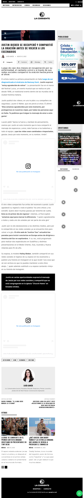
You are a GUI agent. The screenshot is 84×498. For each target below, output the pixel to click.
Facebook (75, 169)
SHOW (14, 360)
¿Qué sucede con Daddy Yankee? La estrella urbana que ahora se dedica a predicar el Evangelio (41, 441)
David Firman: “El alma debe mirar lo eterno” (12, 402)
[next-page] (6, 467)
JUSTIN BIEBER (6, 360)
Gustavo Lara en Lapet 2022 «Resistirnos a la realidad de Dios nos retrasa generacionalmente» (43, 404)
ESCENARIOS (22, 360)
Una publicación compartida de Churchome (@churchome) (29, 353)
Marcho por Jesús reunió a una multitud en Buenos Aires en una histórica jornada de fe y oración (70, 157)
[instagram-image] (63, 178)
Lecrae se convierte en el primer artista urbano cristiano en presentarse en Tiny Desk (13, 441)
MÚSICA (3, 447)
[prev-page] (2, 467)
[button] (79, 2)
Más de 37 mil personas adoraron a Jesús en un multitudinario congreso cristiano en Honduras (69, 140)
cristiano (31, 360)
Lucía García (10, 56)
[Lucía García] (3, 56)
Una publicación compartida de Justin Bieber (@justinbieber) (30, 199)
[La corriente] (42, 15)
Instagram (64, 169)
